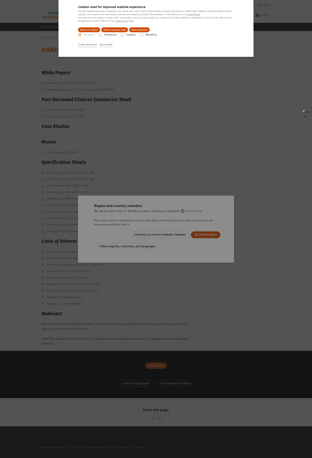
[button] (306, 113)
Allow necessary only (114, 29)
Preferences (110, 34)
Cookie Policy (193, 14)
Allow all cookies (89, 29)
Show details (106, 44)
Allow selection (139, 29)
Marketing (151, 34)
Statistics (131, 34)
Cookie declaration (87, 44)
